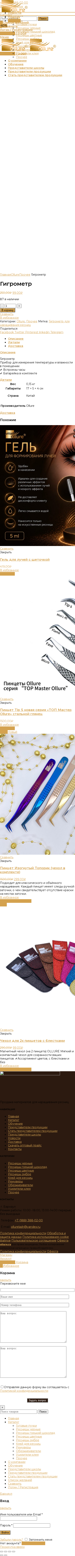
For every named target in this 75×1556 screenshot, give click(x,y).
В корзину (8, 310)
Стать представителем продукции (32, 1131)
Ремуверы (15, 1181)
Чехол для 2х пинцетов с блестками (32, 1041)
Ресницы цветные (21, 1170)
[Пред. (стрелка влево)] (1, 1555)
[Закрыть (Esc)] (1, 1551)
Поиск (43, 18)
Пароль (6, 1525)
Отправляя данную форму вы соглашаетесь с (34, 1389)
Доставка (15, 346)
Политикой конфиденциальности (24, 1391)
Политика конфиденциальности (23, 1233)
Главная (5, 274)
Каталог (13, 1120)
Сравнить (6, 314)
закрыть (5, 1280)
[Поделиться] (5, 1551)
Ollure (15, 274)
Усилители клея (19, 1189)
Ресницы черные (20, 1163)
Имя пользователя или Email (21, 1514)
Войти (5, 1532)
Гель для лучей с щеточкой (25, 559)
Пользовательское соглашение (33, 1240)
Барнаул (6, 15)
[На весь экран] (9, 1551)
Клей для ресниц (20, 1178)
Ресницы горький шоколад (27, 1167)
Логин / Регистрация (23, 1487)
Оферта (62, 1240)
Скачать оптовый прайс (25, 1145)
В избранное (9, 318)
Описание (16, 338)
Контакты (15, 1149)
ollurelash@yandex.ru (25, 1227)
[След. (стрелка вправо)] (5, 1555)
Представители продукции (27, 1127)
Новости (14, 1138)
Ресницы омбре (19, 1174)
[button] (7, 574)
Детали (14, 342)
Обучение (15, 1123)
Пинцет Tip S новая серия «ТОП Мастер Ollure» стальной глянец (36, 712)
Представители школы (24, 1134)
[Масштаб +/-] (13, 1551)
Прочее (24, 274)
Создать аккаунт (33, 1543)
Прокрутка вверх (12, 1547)
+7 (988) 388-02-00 (29, 1220)
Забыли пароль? (11, 1539)
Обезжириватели (20, 1185)
